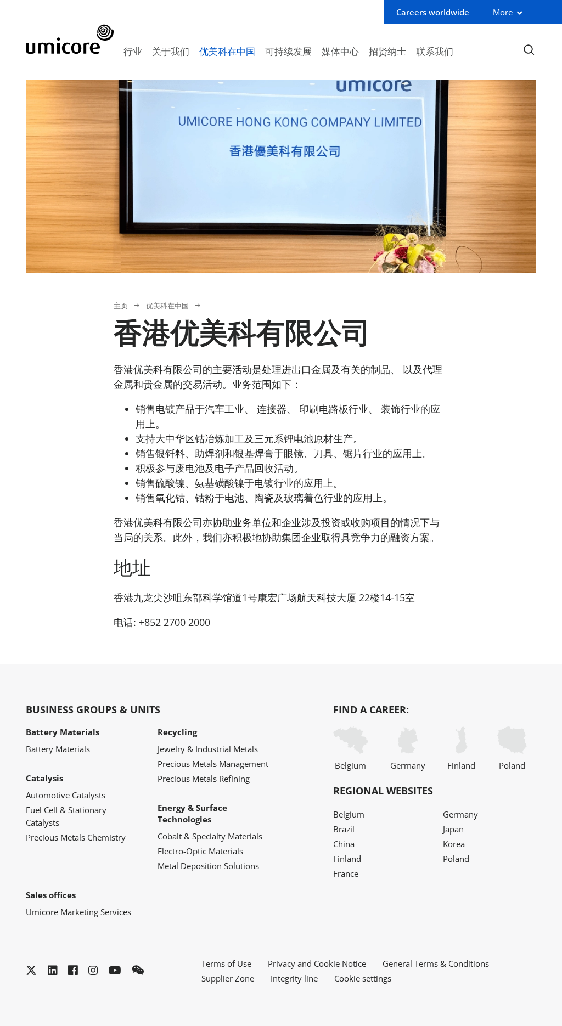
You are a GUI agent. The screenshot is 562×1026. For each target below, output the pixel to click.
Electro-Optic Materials (200, 850)
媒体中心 (340, 51)
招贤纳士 (387, 51)
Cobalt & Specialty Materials (210, 836)
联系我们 (434, 51)
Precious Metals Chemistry (76, 837)
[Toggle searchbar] (528, 50)
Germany (407, 765)
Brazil (344, 829)
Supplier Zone (227, 978)
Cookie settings (362, 978)
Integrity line (294, 978)
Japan (453, 829)
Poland (512, 765)
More (503, 12)
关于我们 (170, 51)
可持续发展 (288, 51)
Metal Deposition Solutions (208, 865)
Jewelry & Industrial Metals (208, 748)
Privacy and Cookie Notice (317, 963)
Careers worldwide (432, 12)
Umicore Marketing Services (78, 911)
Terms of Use (226, 963)
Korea (454, 843)
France (345, 873)
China (344, 843)
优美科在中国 (227, 51)
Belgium (350, 765)
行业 (132, 51)
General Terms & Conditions (436, 963)
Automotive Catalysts (65, 795)
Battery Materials (58, 748)
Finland (461, 765)
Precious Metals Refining (204, 778)
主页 (121, 306)
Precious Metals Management (213, 763)
